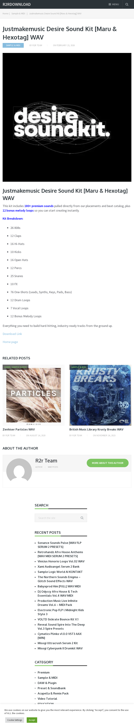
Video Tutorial (47, 698)
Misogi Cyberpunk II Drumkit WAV (60, 648)
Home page (10, 342)
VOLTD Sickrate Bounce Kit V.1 (58, 619)
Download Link (12, 334)
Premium (44, 672)
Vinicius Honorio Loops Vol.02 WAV (61, 561)
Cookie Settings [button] (14, 720)
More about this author (107, 463)
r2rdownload (17, 4)
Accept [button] (32, 720)
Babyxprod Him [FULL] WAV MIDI (59, 586)
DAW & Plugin (47, 683)
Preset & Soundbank (52, 688)
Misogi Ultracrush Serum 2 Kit (58, 643)
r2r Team (37, 45)
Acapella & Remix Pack (53, 693)
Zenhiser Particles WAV (19, 429)
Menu (115, 4)
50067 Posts (53, 467)
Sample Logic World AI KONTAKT (60, 572)
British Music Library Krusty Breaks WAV (96, 429)
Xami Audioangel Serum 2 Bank (58, 566)
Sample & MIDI (13, 45)
